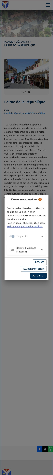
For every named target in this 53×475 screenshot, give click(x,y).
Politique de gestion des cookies (25, 226)
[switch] (10, 249)
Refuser (39, 262)
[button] (26, 236)
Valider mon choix (33, 269)
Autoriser (38, 275)
